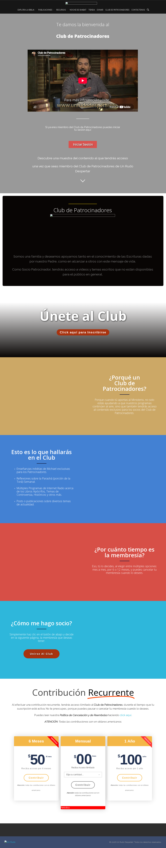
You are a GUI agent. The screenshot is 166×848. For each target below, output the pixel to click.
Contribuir (36, 777)
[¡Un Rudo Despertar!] (15, 842)
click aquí (125, 715)
